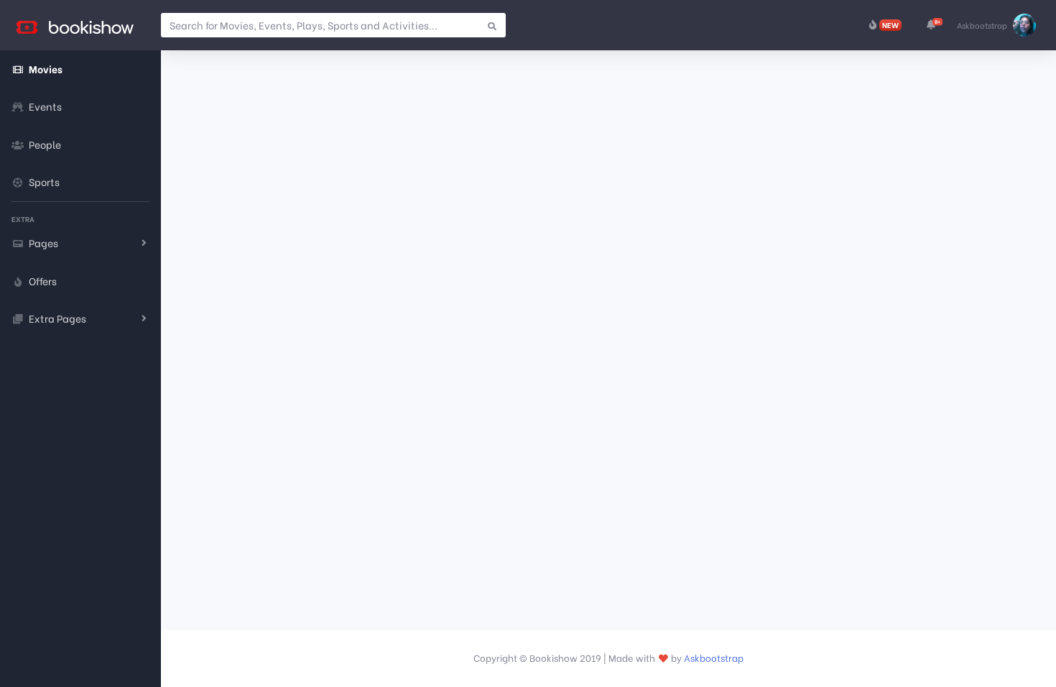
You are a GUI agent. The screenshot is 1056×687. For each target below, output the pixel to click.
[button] (930, 25)
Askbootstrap (714, 657)
